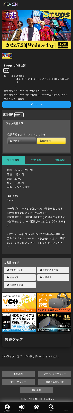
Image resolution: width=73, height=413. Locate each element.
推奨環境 (47, 277)
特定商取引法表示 (55, 382)
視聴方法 (14, 277)
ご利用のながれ (50, 270)
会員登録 (46, 140)
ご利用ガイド (16, 270)
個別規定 (36, 390)
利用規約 (18, 374)
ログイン (17, 140)
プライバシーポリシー (55, 374)
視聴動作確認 (16, 285)
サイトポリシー (18, 382)
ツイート (37, 104)
